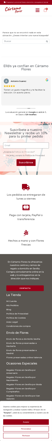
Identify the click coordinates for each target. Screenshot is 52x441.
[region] (26, 421)
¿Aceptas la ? (19, 152)
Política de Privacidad (24, 152)
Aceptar (26, 422)
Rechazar (26, 436)
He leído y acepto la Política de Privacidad (25, 155)
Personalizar (26, 429)
